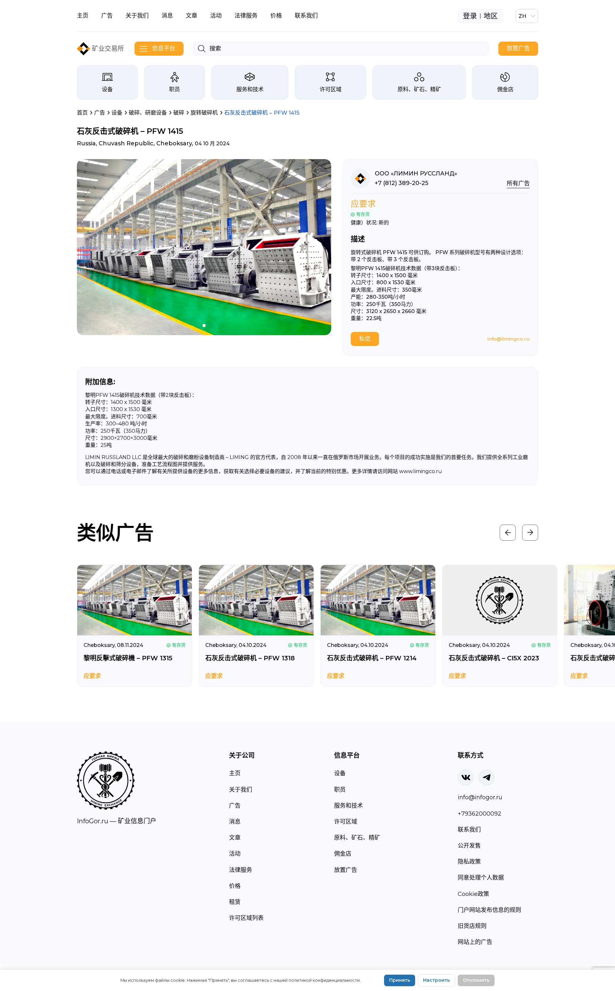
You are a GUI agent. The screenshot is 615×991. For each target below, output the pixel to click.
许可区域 (330, 89)
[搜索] (201, 48)
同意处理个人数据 (481, 877)
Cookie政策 (473, 894)
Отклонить (476, 980)
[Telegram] (487, 777)
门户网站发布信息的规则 (489, 910)
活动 (216, 15)
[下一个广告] (530, 533)
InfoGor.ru (92, 821)
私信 (365, 338)
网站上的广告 (475, 942)
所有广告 (518, 183)
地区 (491, 16)
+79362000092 (479, 813)
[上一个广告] (508, 533)
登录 (470, 16)
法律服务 (246, 15)
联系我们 (306, 15)
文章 (191, 15)
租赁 (235, 902)
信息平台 (163, 48)
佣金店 (505, 89)
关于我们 (137, 15)
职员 (174, 89)
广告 (107, 15)
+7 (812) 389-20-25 (401, 183)
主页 (82, 15)
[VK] (466, 777)
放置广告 (518, 48)
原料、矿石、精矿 (419, 89)
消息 (167, 15)
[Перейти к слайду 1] (204, 325)
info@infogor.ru (480, 797)
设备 (107, 89)
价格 (276, 15)
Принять (399, 980)
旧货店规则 (472, 926)
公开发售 (469, 845)
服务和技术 (250, 89)
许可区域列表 (246, 918)
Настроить (436, 980)
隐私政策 (469, 861)
